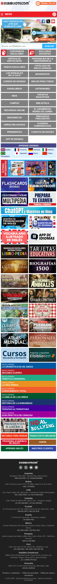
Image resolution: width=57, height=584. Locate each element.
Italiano (50, 150)
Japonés (23, 153)
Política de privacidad (30, 573)
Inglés (8, 150)
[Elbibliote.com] (28, 463)
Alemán (36, 150)
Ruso (35, 153)
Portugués (5, 156)
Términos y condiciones (11, 573)
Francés (23, 150)
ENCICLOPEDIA (17, 366)
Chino (49, 153)
